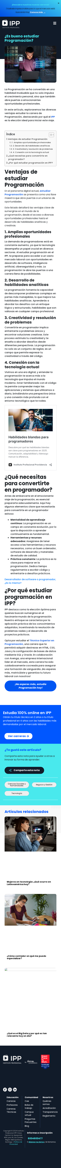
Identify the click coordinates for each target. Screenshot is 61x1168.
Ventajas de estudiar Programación (27, 139)
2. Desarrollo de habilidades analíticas (31, 145)
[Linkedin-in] (15, 1090)
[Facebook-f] (5, 1090)
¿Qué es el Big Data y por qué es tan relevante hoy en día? (27, 1034)
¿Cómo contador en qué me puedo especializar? (26, 957)
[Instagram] (10, 1090)
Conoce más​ (36, 12)
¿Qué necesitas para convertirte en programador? (28, 157)
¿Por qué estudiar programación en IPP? (30, 162)
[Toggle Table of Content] (50, 134)
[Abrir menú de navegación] (54, 23)
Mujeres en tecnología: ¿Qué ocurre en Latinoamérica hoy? (29, 883)
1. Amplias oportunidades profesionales (31, 142)
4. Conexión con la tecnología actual (31, 152)
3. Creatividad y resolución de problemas (33, 149)
